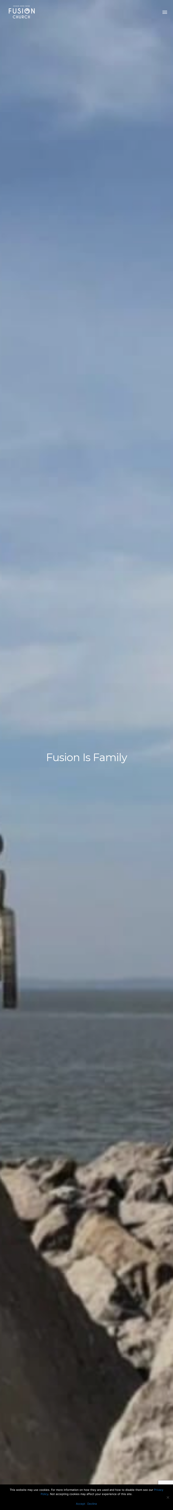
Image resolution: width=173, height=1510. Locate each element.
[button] (164, 12)
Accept (80, 1503)
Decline (92, 1503)
